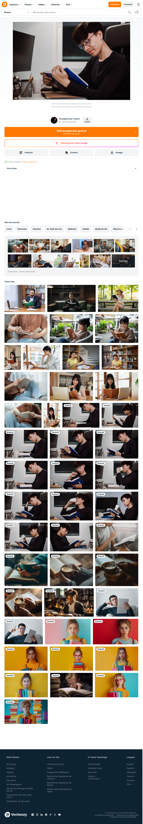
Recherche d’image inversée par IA (15, 782)
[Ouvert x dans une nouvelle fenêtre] (55, 808)
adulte (86, 229)
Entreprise (11, 769)
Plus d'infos (12, 168)
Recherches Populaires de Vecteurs (58, 770)
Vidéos (41, 4)
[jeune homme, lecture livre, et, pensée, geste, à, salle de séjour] (115, 533)
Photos (28, 4)
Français (129, 773)
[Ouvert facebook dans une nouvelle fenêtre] (33, 808)
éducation (118, 229)
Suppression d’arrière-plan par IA (18, 789)
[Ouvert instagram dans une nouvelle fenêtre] (37, 808)
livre (9, 229)
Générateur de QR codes (17, 794)
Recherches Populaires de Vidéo (58, 783)
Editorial (55, 4)
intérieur (72, 229)
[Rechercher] (127, 12)
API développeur (14, 777)
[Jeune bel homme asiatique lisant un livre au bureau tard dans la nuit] (79, 413)
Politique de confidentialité (125, 808)
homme (37, 229)
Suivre (86, 122)
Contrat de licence (54, 757)
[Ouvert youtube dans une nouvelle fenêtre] (59, 808)
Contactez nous (93, 761)
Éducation (11, 773)
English (128, 757)
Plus (68, 4)
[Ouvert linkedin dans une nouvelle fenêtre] (41, 808)
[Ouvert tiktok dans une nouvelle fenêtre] (50, 808)
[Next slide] (131, 229)
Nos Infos (90, 765)
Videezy (9, 765)
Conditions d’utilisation (102, 808)
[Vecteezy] (4, 4)
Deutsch (129, 769)
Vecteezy (10, 761)
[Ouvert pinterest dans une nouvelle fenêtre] (46, 808)
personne (22, 229)
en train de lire (54, 229)
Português (130, 765)
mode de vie (101, 229)
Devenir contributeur (92, 770)
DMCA (49, 761)
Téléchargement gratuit (70, 132)
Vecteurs (13, 4)
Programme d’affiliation (57, 765)
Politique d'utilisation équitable (121, 810)
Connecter (126, 4)
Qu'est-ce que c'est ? (30, 162)
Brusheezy (11, 757)
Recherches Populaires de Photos (58, 777)
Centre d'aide (92, 757)
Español (128, 761)
